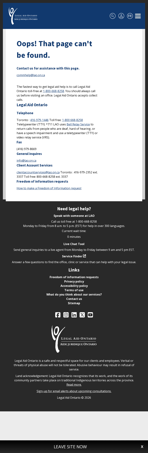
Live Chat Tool (74, 244)
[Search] (112, 16)
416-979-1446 (39, 120)
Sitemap (74, 303)
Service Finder (72, 256)
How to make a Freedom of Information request (49, 188)
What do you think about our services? (74, 294)
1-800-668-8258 (53, 91)
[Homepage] (23, 16)
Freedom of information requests (74, 277)
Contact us (74, 299)
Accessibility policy (74, 286)
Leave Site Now (70, 447)
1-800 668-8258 (72, 120)
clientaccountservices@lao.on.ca (38, 172)
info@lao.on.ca (26, 161)
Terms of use (74, 290)
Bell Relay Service (78, 124)
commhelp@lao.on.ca (31, 75)
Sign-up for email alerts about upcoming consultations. (74, 391)
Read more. (74, 385)
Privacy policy (74, 281)
